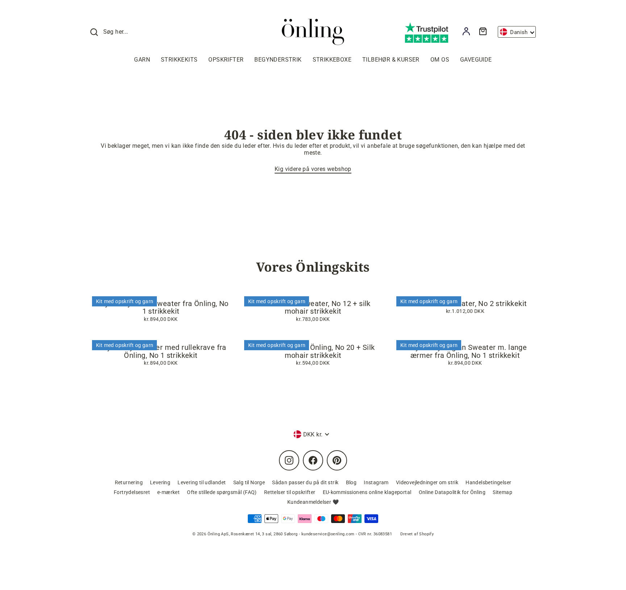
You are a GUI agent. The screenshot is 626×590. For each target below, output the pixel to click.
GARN (142, 59)
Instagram (376, 482)
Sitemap (502, 492)
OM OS (439, 59)
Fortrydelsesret (132, 492)
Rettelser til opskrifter (290, 492)
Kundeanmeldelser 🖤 (313, 502)
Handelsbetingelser (488, 482)
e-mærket (168, 492)
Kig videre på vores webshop (313, 169)
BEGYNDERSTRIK (277, 59)
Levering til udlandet (202, 482)
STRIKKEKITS (179, 59)
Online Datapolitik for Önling (452, 492)
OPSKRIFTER (225, 59)
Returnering (129, 482)
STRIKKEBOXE (332, 59)
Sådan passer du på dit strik (305, 482)
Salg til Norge (249, 482)
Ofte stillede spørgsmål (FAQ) (222, 492)
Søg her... (115, 31)
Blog (351, 482)
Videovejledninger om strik (427, 482)
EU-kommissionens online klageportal (367, 492)
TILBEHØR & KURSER (391, 59)
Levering (160, 482)
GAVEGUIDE (476, 59)
